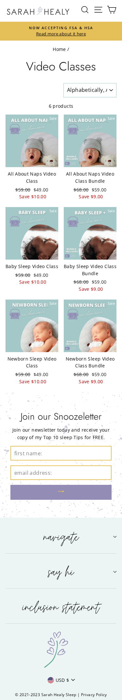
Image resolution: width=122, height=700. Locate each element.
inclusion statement (61, 606)
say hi (61, 571)
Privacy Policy (94, 694)
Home (59, 49)
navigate (61, 536)
